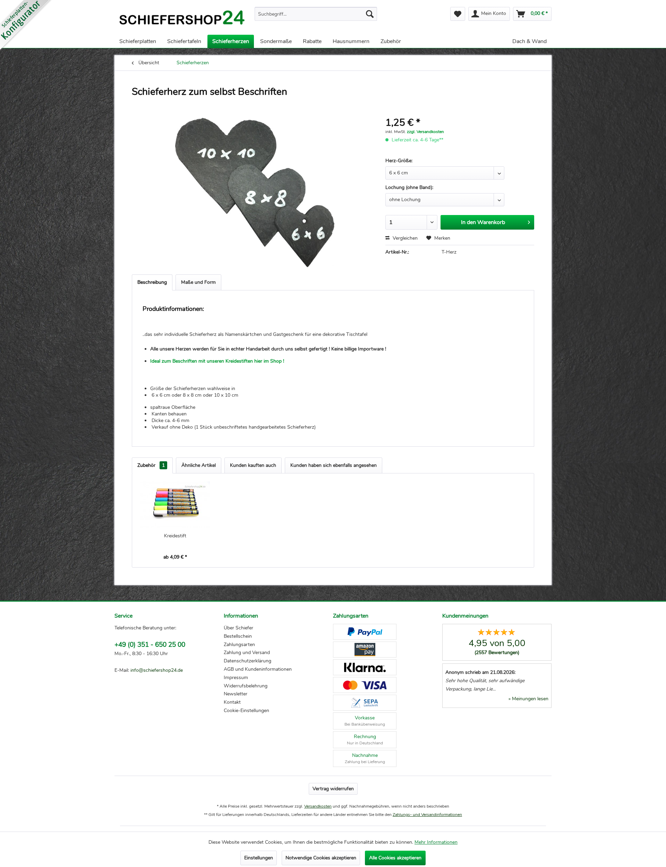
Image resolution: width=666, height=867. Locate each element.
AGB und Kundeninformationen (258, 669)
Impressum (236, 677)
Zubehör (151, 465)
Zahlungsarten (239, 644)
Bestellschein (238, 636)
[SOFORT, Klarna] (364, 667)
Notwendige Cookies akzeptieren (320, 857)
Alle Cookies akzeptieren (395, 857)
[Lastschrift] (364, 703)
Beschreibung (152, 282)
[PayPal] (364, 632)
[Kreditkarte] (364, 685)
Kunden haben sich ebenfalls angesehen (333, 465)
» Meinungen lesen (528, 698)
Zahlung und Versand (247, 652)
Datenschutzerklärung (247, 661)
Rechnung (365, 739)
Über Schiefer (238, 628)
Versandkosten (318, 806)
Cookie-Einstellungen (246, 710)
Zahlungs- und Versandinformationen (427, 814)
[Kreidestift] (175, 504)
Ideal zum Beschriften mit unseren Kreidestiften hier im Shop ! (217, 361)
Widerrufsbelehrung (245, 686)
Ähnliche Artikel (198, 465)
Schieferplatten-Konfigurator (26, 26)
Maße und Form (198, 282)
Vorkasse (364, 721)
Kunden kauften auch (253, 465)
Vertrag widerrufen (333, 788)
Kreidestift (175, 535)
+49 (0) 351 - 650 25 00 (149, 644)
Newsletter (235, 694)
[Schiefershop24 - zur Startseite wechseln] (182, 19)
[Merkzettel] (457, 14)
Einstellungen (258, 857)
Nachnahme (365, 758)
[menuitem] (316, 14)
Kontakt (232, 702)
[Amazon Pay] (364, 650)
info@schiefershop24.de (156, 670)
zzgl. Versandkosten (425, 131)
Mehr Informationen (436, 842)
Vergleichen (404, 238)
